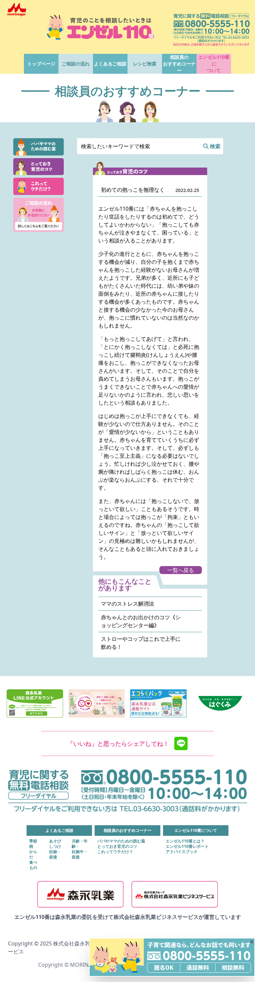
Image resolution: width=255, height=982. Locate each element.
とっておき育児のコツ (117, 846)
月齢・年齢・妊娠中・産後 (80, 849)
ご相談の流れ (76, 63)
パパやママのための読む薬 (121, 841)
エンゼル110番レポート (187, 846)
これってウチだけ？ (115, 851)
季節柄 (33, 843)
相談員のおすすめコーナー (179, 63)
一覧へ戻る (180, 570)
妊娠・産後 (55, 854)
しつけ (55, 846)
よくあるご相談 (110, 63)
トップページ (41, 63)
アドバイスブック (182, 851)
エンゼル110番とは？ (185, 841)
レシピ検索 (144, 63)
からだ (33, 854)
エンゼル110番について (213, 63)
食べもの (33, 865)
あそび (55, 841)
